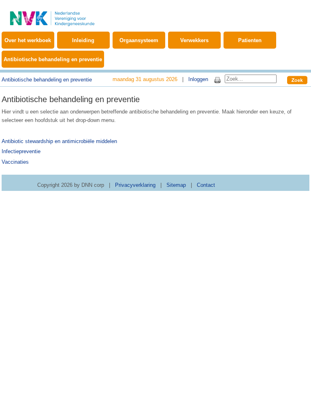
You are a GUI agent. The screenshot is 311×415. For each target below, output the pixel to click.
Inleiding (83, 40)
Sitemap (176, 185)
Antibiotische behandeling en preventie (53, 59)
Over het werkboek (27, 40)
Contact (206, 185)
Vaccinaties (15, 162)
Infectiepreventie (21, 151)
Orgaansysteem (138, 40)
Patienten (250, 40)
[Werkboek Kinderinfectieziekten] (52, 14)
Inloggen (198, 79)
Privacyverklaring (135, 185)
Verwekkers (194, 40)
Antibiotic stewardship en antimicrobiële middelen (59, 141)
